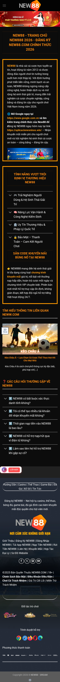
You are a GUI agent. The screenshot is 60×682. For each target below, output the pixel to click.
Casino (22, 484)
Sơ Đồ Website (19, 553)
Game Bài (46, 484)
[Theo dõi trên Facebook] (21, 561)
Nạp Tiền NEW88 (42, 544)
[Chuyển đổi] (10, 195)
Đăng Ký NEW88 (25, 540)
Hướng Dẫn (9, 484)
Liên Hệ (22, 548)
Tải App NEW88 (21, 544)
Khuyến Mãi (35, 548)
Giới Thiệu (8, 540)
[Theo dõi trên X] (27, 561)
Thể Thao (33, 484)
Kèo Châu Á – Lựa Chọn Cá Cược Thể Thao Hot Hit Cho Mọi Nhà (30, 359)
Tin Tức (36, 488)
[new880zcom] (30, 5)
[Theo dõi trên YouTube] (38, 561)
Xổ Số (27, 488)
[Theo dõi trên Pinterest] (33, 561)
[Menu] (4, 5)
